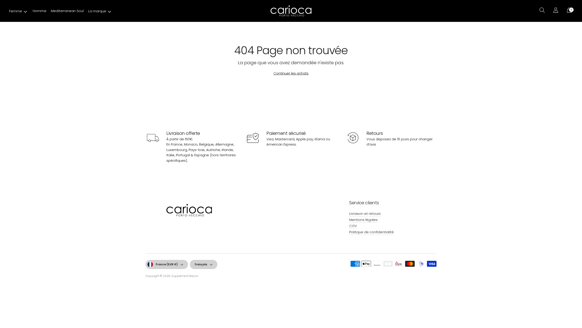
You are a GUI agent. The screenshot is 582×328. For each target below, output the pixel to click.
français (201, 264)
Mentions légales (363, 219)
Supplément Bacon (184, 276)
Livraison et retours (365, 213)
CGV (353, 225)
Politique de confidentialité (371, 232)
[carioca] (291, 11)
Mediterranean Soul (67, 10)
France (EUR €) (167, 264)
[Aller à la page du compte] (555, 11)
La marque (97, 11)
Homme (39, 10)
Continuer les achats (291, 73)
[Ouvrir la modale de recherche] (541, 11)
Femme (15, 11)
